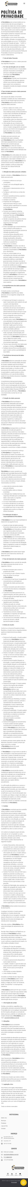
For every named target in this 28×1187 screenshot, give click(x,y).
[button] (24, 3)
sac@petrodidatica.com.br (11, 1154)
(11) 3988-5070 (8, 1157)
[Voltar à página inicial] (11, 3)
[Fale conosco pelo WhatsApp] (24, 1182)
